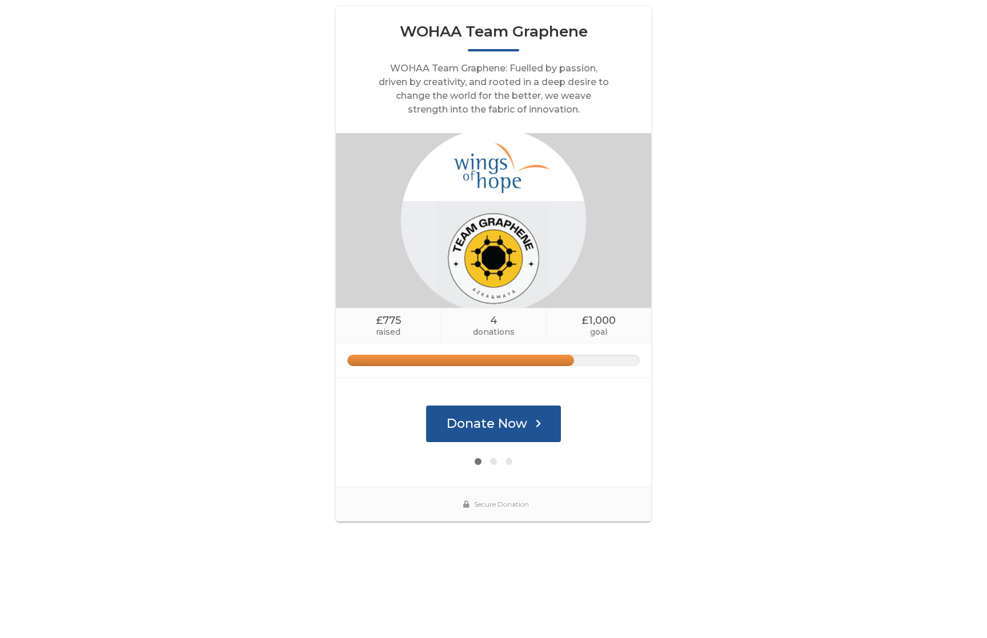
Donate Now (487, 423)
